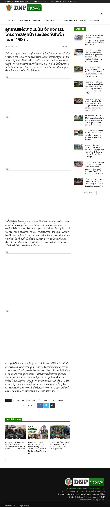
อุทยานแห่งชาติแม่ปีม (34, 400)
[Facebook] (103, 9)
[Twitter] (46, 405)
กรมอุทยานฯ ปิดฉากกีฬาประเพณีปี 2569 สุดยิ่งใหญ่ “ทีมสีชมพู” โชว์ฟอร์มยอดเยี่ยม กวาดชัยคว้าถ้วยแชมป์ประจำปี (94, 40)
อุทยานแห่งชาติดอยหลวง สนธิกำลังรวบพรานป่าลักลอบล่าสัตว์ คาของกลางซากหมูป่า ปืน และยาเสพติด (15, 445)
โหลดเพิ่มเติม (88, 192)
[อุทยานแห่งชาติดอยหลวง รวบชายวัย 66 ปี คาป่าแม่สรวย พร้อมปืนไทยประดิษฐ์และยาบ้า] (60, 432)
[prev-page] (7, 460)
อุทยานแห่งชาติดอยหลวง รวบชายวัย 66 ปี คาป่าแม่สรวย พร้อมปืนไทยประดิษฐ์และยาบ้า (59, 445)
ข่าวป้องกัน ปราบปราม (13, 438)
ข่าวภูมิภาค (31, 438)
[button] (101, 14)
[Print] (52, 405)
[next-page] (11, 460)
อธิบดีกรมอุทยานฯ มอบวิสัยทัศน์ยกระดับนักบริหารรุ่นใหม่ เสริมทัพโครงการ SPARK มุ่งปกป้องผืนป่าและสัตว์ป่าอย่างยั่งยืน (94, 120)
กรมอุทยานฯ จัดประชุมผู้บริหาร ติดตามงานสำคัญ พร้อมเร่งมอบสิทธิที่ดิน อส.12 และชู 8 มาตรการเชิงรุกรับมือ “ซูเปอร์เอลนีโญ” (94, 87)
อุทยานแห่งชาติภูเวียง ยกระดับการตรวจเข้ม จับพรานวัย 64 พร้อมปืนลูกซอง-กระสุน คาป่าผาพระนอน (94, 135)
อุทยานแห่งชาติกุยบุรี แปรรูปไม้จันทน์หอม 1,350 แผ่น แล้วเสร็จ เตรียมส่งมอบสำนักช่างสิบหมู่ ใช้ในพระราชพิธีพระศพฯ (94, 71)
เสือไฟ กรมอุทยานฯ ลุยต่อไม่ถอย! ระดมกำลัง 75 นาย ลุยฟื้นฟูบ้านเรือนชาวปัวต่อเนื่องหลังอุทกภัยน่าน (94, 182)
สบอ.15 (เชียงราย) (19, 400)
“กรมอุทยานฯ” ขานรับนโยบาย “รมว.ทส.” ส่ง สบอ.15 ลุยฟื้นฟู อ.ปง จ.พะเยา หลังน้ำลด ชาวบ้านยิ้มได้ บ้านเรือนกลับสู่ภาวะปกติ (37, 448)
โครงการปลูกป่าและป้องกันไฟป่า (54, 400)
